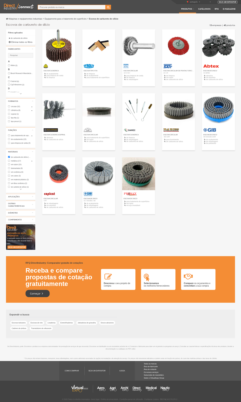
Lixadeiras (52, 323)
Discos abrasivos (107, 323)
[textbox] (72, 7)
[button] (20, 49)
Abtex (14, 65)
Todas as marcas (150, 364)
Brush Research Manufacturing (22, 73)
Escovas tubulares (19, 323)
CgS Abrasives (17, 85)
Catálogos (204, 9)
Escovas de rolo (37, 323)
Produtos (186, 9)
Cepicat (15, 81)
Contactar (59, 34)
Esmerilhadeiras (66, 323)
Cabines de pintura (19, 328)
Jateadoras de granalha (87, 323)
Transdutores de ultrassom (41, 328)
